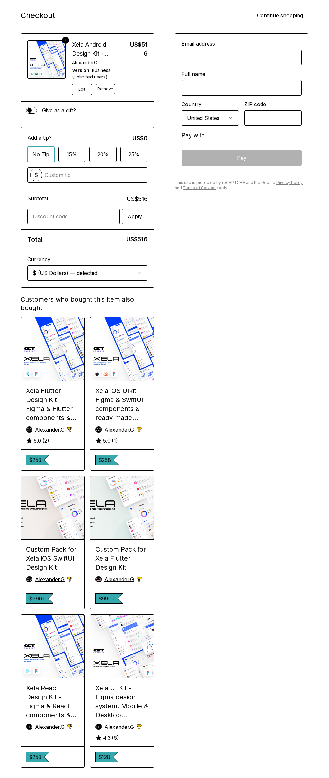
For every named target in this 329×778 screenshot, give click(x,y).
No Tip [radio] (40, 154)
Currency (38, 259)
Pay (241, 158)
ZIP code (255, 104)
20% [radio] (103, 154)
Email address (198, 44)
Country (191, 104)
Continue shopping (280, 15)
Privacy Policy (289, 182)
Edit (81, 89)
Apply (135, 216)
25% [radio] (134, 154)
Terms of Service (199, 187)
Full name (193, 74)
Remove (105, 89)
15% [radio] (72, 154)
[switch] (31, 110)
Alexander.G (84, 62)
